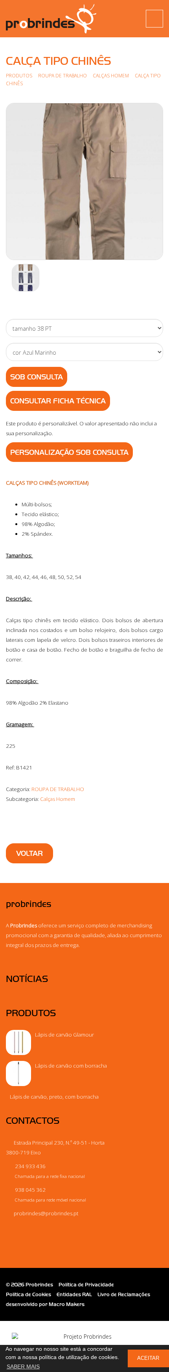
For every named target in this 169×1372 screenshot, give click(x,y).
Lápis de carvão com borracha (71, 1065)
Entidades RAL (74, 1294)
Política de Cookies (28, 1294)
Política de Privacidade (86, 1285)
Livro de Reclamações (123, 1294)
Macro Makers (66, 1304)
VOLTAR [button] (29, 853)
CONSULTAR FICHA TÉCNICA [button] (58, 401)
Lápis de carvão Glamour (64, 1034)
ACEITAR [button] (148, 1358)
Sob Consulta (36, 377)
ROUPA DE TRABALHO (62, 75)
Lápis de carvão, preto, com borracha (54, 1096)
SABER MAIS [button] (23, 1366)
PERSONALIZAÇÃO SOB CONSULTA (69, 452)
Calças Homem (111, 75)
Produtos (19, 75)
